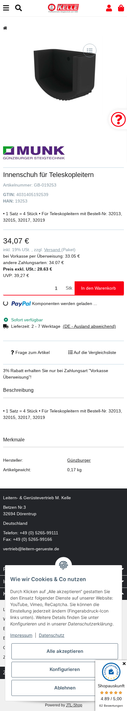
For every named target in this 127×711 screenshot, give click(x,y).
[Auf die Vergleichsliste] (89, 50)
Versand (52, 249)
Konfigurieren (65, 669)
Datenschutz (51, 635)
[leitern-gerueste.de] (63, 7)
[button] (109, 8)
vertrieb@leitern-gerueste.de (31, 548)
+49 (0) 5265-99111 (39, 532)
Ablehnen (65, 688)
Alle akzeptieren (65, 651)
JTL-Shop (74, 705)
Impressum (21, 635)
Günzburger (79, 460)
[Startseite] (5, 28)
